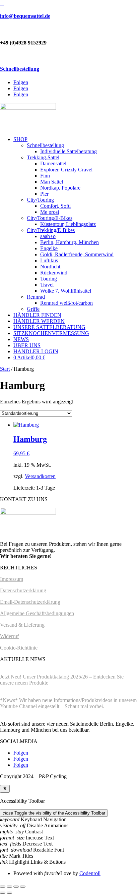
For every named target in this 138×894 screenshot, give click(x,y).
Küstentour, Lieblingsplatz (68, 224)
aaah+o (48, 236)
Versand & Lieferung (22, 625)
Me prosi (49, 212)
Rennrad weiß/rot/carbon (66, 303)
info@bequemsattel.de (25, 16)
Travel (47, 285)
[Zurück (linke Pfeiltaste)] (2, 893)
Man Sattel (51, 182)
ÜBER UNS (27, 345)
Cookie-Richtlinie (19, 648)
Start (5, 369)
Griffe (33, 309)
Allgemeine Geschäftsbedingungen (37, 613)
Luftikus (49, 260)
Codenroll (89, 873)
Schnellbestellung (19, 69)
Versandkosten (40, 476)
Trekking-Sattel (43, 157)
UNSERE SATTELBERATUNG (49, 327)
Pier (44, 194)
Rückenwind (53, 272)
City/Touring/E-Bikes (49, 218)
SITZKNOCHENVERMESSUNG (51, 333)
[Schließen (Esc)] (22, 887)
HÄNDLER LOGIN (35, 351)
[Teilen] (16, 887)
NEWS (21, 339)
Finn (45, 175)
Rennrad (36, 297)
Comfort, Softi (55, 206)
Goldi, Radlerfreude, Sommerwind (77, 254)
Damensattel (53, 163)
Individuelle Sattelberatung (68, 151)
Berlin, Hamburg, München (69, 242)
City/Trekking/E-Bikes (51, 230)
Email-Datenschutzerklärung (30, 602)
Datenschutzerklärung (23, 590)
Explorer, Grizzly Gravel (66, 169)
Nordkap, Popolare (60, 188)
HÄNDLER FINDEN (37, 315)
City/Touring (40, 200)
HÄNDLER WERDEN (39, 321)
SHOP (20, 139)
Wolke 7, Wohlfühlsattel (65, 291)
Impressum (11, 579)
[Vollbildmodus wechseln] (9, 887)
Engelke (49, 248)
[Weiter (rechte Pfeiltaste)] (9, 893)
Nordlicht (50, 266)
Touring (48, 279)
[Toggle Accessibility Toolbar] (5, 788)
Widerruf (9, 636)
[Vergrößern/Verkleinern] (2, 887)
